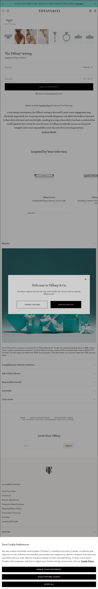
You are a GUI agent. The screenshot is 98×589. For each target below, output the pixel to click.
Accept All (49, 584)
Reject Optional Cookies (49, 577)
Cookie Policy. (87, 561)
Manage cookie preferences (49, 569)
